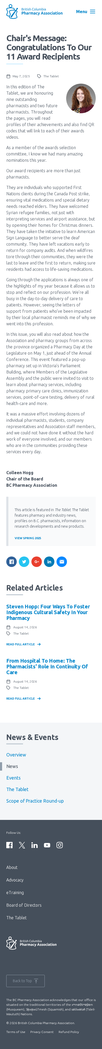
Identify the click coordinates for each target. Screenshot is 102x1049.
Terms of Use (15, 1032)
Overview (16, 754)
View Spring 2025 (28, 538)
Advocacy (15, 880)
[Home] (35, 11)
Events (13, 777)
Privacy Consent (42, 1032)
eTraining (15, 892)
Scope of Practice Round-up (35, 800)
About (12, 867)
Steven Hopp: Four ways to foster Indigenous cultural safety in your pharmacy (48, 612)
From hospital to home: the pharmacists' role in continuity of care (47, 666)
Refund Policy (69, 1032)
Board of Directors (24, 905)
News (12, 766)
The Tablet (17, 789)
